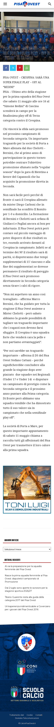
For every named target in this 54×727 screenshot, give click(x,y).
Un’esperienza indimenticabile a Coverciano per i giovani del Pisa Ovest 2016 (27, 608)
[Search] (50, 4)
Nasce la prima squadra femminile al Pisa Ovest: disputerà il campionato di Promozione (26, 578)
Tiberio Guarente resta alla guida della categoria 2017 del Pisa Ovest (24, 599)
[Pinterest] (20, 68)
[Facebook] (6, 68)
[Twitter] (13, 68)
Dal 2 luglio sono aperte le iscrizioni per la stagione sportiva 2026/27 (26, 589)
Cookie (30, 715)
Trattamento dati (16, 715)
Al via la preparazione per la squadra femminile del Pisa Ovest (23, 568)
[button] (5, 4)
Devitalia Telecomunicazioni (27, 718)
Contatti (39, 715)
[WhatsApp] (27, 68)
